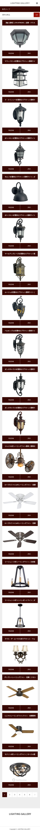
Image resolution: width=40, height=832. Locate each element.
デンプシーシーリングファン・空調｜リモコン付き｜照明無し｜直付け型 (20, 678)
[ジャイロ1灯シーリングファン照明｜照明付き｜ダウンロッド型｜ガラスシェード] (16, 461)
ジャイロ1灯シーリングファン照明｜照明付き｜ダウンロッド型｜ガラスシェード (20, 447)
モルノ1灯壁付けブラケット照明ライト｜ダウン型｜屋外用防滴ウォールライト (20, 178)
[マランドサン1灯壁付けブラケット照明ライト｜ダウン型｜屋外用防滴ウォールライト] (16, 76)
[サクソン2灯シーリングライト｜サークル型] (16, 769)
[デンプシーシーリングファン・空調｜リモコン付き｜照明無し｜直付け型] (16, 692)
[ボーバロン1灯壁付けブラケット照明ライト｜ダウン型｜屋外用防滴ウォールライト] (16, 230)
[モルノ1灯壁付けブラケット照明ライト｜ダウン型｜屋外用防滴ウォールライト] (16, 191)
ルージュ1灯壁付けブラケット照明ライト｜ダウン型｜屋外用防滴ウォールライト (20, 293)
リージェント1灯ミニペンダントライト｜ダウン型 (20, 601)
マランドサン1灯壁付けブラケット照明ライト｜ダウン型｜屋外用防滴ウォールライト (20, 62)
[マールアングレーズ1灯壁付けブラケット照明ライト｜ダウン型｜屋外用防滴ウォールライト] (16, 268)
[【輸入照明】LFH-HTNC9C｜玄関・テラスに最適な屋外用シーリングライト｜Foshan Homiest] (16, 37)
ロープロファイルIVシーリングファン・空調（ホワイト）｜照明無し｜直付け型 (20, 486)
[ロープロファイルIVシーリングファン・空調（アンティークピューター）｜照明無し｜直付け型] (16, 538)
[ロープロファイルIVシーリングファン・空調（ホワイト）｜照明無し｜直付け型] (16, 500)
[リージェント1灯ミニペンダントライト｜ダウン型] (16, 615)
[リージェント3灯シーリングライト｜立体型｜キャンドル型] (16, 576)
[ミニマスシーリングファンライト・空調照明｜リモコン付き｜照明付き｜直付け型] (16, 731)
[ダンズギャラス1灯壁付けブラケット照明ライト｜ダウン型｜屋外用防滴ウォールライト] (16, 423)
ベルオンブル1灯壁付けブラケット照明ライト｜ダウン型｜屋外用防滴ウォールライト (20, 331)
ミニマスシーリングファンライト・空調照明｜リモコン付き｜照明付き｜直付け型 (20, 717)
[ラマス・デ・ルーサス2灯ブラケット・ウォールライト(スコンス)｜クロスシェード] (16, 653)
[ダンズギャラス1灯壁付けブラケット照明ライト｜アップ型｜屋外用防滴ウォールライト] (16, 384)
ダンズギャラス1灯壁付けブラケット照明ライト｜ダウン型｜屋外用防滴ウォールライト (20, 409)
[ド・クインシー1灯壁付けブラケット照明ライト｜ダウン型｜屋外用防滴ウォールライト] (16, 114)
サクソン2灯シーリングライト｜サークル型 (20, 754)
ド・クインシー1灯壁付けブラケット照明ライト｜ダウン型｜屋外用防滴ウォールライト (20, 101)
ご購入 (29, 53)
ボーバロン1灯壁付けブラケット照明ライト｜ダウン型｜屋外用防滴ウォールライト (20, 216)
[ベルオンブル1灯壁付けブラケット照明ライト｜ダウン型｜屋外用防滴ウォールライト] (16, 345)
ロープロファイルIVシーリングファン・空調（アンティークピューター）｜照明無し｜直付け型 (20, 524)
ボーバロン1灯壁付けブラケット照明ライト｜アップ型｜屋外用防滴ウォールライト (20, 139)
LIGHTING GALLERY (20, 3)
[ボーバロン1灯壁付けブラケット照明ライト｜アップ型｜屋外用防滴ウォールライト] (16, 153)
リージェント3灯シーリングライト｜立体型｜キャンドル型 (20, 563)
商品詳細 (11, 53)
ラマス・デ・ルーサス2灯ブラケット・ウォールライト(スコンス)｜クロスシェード (20, 640)
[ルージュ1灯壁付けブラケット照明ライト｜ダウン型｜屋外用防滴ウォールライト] (16, 307)
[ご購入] (23, 37)
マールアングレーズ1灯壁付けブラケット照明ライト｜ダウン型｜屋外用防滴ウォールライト (20, 254)
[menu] (37, 3)
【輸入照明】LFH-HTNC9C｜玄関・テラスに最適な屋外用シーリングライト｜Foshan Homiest (20, 23)
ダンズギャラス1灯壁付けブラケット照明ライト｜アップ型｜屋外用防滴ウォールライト (20, 370)
